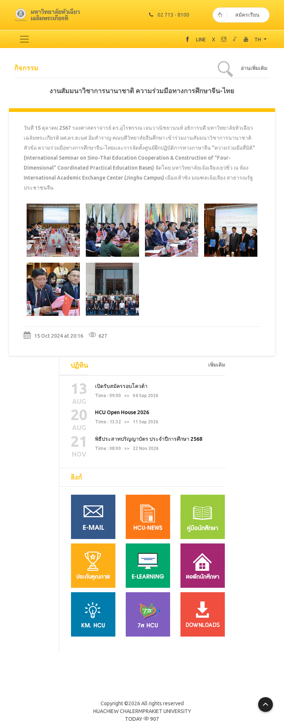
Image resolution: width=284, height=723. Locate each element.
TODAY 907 (142, 719)
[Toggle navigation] (24, 39)
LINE (201, 39)
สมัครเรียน (247, 15)
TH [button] (258, 39)
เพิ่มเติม (216, 365)
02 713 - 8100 (173, 15)
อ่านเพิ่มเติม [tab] (254, 68)
